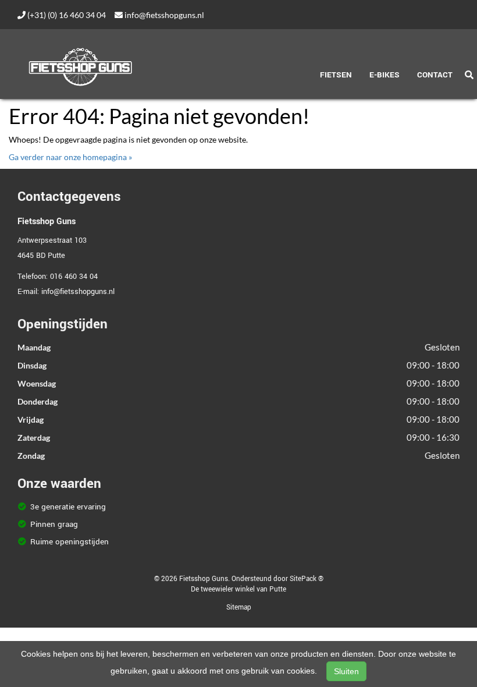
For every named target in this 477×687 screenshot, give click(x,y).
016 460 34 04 (74, 276)
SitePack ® (306, 579)
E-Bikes (384, 74)
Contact (435, 74)
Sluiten (346, 671)
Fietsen (336, 74)
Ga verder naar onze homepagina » (70, 157)
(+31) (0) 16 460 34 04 (66, 15)
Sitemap (238, 607)
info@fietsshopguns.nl (163, 15)
